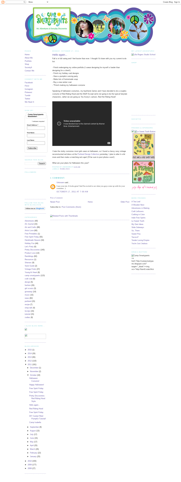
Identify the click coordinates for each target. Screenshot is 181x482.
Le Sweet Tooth (138, 221)
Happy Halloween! (36, 385)
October (33, 375)
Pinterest (28, 92)
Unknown (60, 182)
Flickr (27, 86)
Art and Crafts (30, 227)
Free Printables (31, 234)
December (34, 368)
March (33, 449)
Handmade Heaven (32, 240)
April (32, 445)
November (34, 371)
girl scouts (29, 288)
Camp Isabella (35, 422)
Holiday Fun (30, 243)
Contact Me (29, 71)
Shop (27, 64)
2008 (30, 468)
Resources (29, 259)
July (32, 434)
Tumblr (27, 95)
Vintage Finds (30, 269)
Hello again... (59, 54)
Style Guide (29, 266)
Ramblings (65, 169)
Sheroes (28, 263)
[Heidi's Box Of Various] (146, 190)
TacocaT (135, 237)
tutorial (27, 314)
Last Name (30, 140)
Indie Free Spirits (139, 218)
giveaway (28, 292)
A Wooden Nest (138, 205)
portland (28, 301)
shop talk (28, 308)
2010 (30, 461)
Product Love (30, 253)
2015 (30, 350)
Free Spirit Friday (32, 237)
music (27, 295)
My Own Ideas (137, 224)
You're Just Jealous (139, 243)
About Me (29, 58)
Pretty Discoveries (32, 250)
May (32, 442)
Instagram (29, 89)
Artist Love (29, 230)
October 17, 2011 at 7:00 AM (72, 192)
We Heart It (29, 102)
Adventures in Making (140, 208)
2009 (30, 465)
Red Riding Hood (36, 409)
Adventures (29, 221)
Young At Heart (31, 272)
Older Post (125, 202)
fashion (28, 285)
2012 (30, 361)
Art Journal (29, 224)
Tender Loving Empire (140, 240)
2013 (30, 357)
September (34, 427)
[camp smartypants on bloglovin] (35, 209)
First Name (31, 132)
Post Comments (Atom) (71, 207)
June (32, 438)
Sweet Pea (136, 234)
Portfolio (28, 61)
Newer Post (55, 202)
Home (90, 202)
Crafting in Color (138, 214)
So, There (136, 231)
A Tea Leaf (136, 202)
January (33, 456)
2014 (30, 353)
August (33, 431)
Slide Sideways (138, 227)
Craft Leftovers (138, 211)
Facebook (29, 83)
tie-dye (27, 311)
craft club (28, 279)
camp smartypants (32, 275)
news (27, 298)
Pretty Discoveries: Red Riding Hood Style (37, 398)
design (27, 282)
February (34, 453)
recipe (27, 304)
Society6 (28, 67)
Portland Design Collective (88, 154)
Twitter (27, 99)
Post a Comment (56, 198)
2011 (30, 364)
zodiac (27, 317)
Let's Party (29, 247)
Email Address (32, 125)
